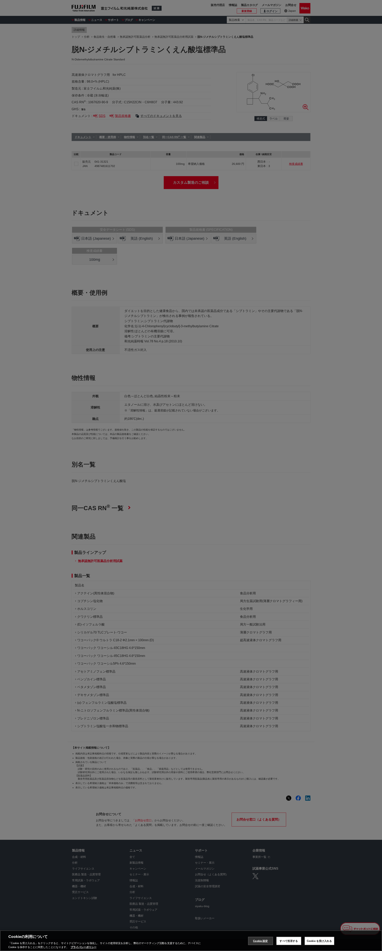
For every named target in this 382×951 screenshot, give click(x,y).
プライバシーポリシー (83, 946)
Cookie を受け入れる (319, 940)
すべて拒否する (289, 940)
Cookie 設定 (260, 940)
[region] (191, 940)
